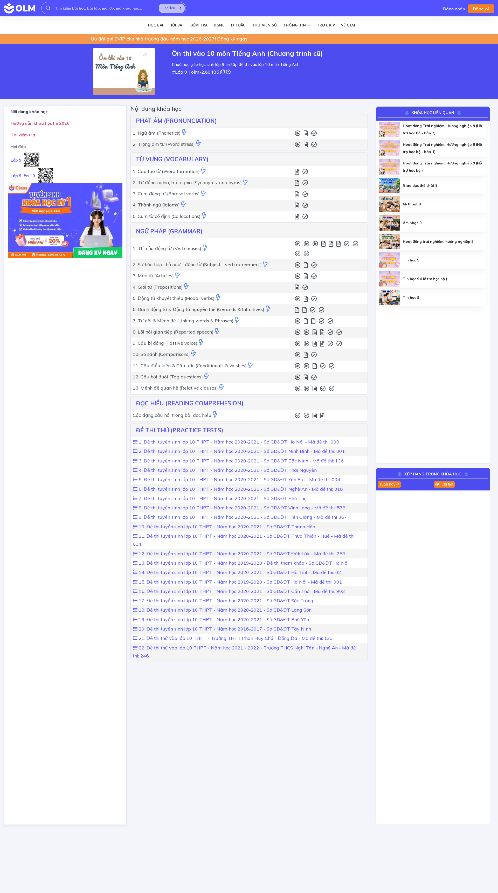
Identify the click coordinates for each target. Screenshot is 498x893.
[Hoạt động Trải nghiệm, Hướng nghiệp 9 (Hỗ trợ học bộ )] (389, 167)
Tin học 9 (411, 260)
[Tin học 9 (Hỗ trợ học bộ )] (389, 279)
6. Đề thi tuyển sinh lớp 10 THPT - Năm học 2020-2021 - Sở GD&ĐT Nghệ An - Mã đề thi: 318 (240, 489)
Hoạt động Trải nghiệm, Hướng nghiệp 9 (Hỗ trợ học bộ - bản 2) (442, 129)
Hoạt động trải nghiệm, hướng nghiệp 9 (438, 241)
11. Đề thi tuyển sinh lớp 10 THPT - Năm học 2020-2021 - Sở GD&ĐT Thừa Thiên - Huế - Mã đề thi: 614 (244, 540)
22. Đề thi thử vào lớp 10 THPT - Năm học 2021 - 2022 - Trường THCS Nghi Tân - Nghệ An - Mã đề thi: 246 (244, 652)
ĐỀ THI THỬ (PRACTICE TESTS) (179, 430)
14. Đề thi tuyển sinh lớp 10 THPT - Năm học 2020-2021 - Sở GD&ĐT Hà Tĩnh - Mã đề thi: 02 (239, 572)
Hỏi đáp (18, 146)
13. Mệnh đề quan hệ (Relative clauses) (175, 388)
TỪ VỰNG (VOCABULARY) (172, 159)
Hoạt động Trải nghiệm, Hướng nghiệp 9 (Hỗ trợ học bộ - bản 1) (442, 148)
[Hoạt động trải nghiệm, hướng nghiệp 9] (389, 241)
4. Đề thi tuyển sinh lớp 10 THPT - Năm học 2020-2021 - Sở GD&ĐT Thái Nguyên (227, 470)
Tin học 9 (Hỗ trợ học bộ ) (425, 278)
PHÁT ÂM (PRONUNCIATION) (176, 120)
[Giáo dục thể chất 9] (389, 185)
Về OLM (348, 25)
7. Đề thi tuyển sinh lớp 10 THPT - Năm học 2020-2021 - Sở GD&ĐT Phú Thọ (222, 498)
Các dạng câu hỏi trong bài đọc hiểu (172, 415)
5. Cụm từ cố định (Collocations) (166, 216)
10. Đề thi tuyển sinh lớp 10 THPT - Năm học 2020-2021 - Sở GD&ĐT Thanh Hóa (226, 527)
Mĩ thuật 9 (412, 204)
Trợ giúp (326, 25)
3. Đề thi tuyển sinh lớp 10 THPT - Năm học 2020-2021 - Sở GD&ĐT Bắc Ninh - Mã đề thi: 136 (240, 461)
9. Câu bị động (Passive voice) (165, 343)
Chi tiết (446, 484)
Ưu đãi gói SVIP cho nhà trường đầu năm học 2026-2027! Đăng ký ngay (169, 39)
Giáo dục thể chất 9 (420, 185)
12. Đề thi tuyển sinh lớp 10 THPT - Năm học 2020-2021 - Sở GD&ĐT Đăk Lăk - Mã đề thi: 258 (241, 554)
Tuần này (388, 484)
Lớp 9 (16, 160)
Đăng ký (481, 8)
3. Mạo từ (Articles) (153, 276)
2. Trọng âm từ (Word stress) (164, 144)
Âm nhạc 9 (412, 222)
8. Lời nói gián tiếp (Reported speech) (173, 332)
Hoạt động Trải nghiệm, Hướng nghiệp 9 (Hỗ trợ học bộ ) (442, 167)
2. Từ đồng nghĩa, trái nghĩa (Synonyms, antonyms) (187, 182)
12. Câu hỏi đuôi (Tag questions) (168, 377)
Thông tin (295, 25)
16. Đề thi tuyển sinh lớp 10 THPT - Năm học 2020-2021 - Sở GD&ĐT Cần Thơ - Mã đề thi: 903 (241, 591)
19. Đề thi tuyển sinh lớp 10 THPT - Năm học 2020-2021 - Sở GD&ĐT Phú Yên (223, 619)
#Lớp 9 (179, 72)
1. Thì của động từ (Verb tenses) (167, 248)
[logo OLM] (19, 8)
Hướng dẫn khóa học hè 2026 (40, 123)
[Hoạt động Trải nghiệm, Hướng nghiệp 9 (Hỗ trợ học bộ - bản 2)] (389, 129)
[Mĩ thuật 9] (389, 204)
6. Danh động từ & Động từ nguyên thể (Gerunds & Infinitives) (198, 309)
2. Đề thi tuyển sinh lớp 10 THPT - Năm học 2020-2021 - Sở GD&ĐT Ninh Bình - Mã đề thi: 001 (241, 451)
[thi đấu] (184, 133)
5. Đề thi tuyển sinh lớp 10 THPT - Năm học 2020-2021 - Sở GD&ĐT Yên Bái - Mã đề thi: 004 (238, 479)
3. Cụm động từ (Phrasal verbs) (166, 194)
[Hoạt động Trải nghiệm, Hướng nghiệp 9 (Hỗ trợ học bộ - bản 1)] (389, 148)
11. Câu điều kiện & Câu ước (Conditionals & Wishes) (190, 366)
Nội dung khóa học (29, 111)
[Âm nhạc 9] (389, 223)
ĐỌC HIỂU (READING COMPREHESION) (190, 403)
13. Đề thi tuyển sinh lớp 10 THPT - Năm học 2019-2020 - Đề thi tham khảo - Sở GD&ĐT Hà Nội (243, 563)
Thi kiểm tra (23, 134)
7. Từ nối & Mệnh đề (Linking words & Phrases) (183, 321)
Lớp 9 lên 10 (23, 175)
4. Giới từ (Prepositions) (158, 287)
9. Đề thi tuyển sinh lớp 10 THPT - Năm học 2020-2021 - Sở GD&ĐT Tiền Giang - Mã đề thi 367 (242, 517)
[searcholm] (48, 8)
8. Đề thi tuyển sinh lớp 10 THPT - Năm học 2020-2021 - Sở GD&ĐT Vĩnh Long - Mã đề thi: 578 (241, 508)
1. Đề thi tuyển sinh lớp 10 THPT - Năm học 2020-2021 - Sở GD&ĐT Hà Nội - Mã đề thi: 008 (238, 442)
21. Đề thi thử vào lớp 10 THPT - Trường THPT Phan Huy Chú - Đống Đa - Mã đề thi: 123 (235, 638)
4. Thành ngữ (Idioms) (156, 205)
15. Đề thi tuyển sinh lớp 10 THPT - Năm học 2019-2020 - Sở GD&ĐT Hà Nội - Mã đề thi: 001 (239, 582)
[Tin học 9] (389, 260)
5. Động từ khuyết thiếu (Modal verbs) (174, 298)
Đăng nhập (454, 8)
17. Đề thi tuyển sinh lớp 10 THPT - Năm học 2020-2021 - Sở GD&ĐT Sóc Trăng (225, 601)
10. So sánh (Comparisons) (161, 354)
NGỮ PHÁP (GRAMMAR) (169, 231)
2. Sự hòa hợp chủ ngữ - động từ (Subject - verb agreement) (197, 264)
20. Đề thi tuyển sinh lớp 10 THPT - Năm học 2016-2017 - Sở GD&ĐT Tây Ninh (224, 629)
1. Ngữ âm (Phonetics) (157, 133)
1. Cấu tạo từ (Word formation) (166, 171)
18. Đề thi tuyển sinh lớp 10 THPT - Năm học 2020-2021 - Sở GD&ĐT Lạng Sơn (224, 610)
